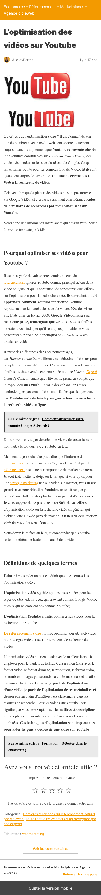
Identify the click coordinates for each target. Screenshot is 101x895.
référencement (14, 282)
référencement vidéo (25, 633)
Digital (91, 371)
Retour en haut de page (80, 874)
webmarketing (33, 834)
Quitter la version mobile (50, 888)
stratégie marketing (24, 482)
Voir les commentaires (51, 848)
